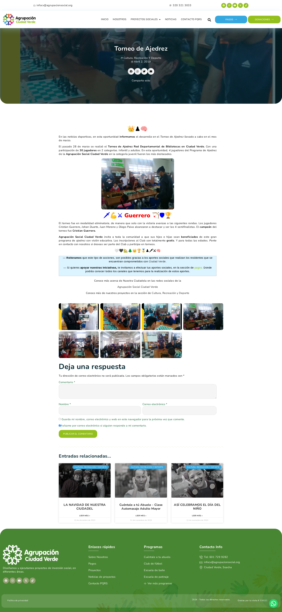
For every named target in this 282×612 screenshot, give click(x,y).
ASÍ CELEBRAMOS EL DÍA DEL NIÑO (197, 507)
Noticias (171, 19)
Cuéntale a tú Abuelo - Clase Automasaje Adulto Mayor (141, 507)
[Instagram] (229, 5)
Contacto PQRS (191, 19)
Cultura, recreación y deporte (142, 58)
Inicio (104, 19)
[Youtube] (234, 5)
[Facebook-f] (223, 5)
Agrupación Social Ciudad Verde (137, 287)
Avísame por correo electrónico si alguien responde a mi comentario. (104, 425)
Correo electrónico (154, 404)
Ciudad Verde (157, 261)
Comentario (67, 382)
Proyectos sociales (144, 19)
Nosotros (119, 19)
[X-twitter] (240, 5)
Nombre (65, 404)
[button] (209, 20)
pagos (198, 267)
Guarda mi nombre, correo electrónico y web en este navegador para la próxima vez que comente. (123, 419)
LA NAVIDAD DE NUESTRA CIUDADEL (85, 507)
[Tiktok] (246, 5)
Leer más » (84, 515)
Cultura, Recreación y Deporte (170, 293)
